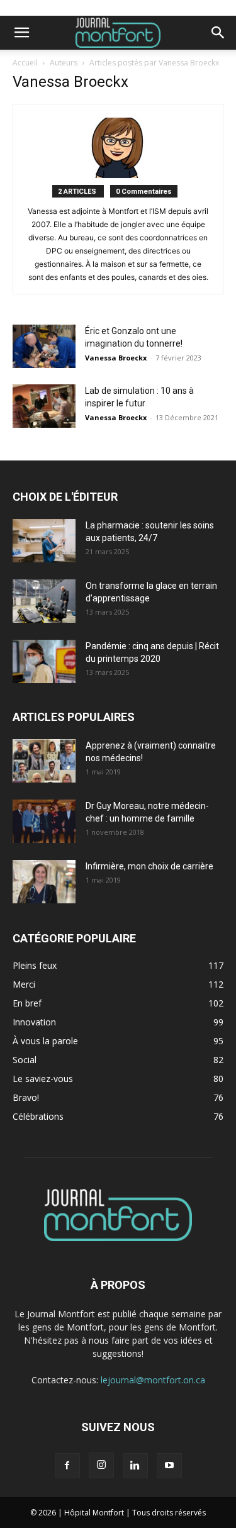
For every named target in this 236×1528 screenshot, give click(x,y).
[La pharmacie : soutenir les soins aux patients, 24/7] (44, 540)
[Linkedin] (135, 1465)
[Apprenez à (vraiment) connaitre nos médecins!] (44, 761)
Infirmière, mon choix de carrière (149, 866)
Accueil (25, 62)
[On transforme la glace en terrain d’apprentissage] (44, 601)
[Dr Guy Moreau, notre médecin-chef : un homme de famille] (44, 821)
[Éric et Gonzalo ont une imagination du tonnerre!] (44, 346)
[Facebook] (67, 1465)
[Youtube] (169, 1465)
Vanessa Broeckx (116, 357)
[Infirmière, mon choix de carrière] (44, 881)
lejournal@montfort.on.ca (153, 1380)
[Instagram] (101, 1465)
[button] (21, 33)
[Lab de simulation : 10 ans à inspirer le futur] (44, 406)
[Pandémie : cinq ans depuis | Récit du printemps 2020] (44, 661)
